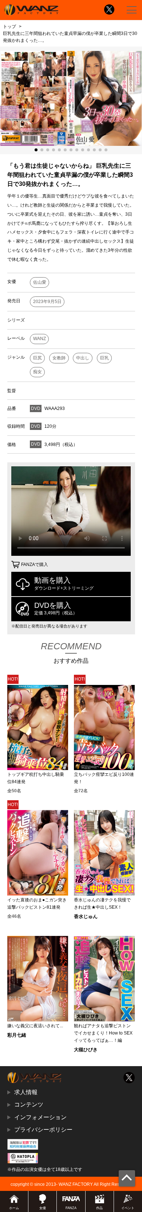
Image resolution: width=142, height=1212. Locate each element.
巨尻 (37, 357)
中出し (82, 357)
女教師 (59, 357)
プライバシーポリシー (43, 1130)
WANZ (39, 338)
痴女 (37, 371)
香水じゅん (86, 916)
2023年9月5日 (47, 301)
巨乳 (104, 357)
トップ (9, 26)
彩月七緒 (16, 1035)
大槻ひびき (86, 1049)
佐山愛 (39, 282)
